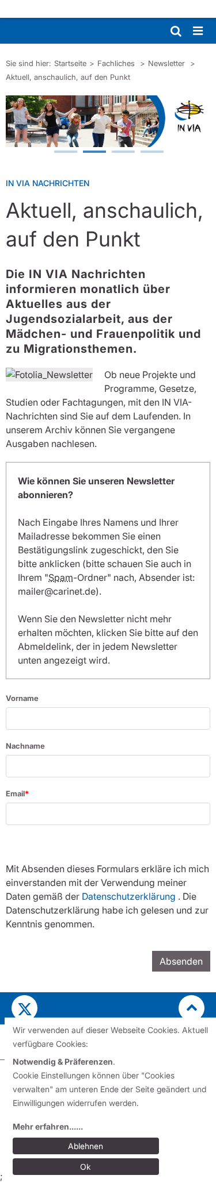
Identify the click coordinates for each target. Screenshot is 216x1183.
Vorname (22, 698)
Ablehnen (85, 1146)
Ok (85, 1167)
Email (15, 793)
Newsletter (167, 63)
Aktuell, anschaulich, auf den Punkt (68, 77)
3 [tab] (122, 153)
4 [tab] (151, 153)
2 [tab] (93, 153)
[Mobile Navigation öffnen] (198, 31)
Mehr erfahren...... (48, 1126)
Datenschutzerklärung (129, 896)
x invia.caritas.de (24, 1008)
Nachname (25, 745)
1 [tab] (65, 153)
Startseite (70, 63)
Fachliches (117, 63)
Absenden (181, 961)
